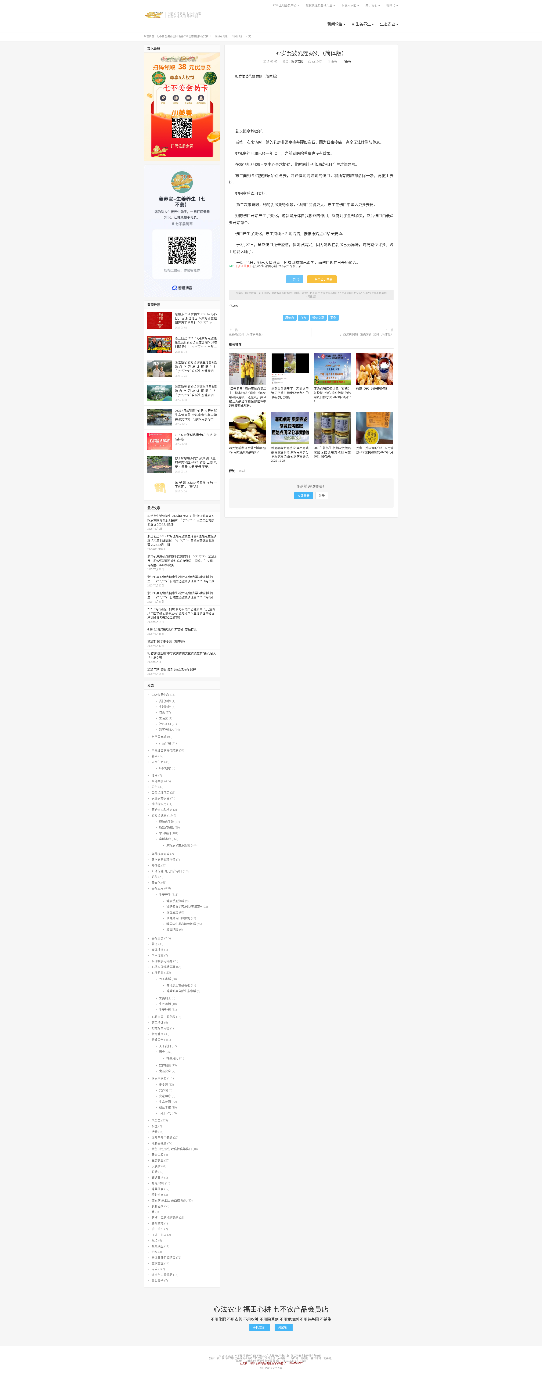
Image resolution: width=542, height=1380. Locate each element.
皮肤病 (156, 1166)
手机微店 (260, 1327)
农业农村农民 (160, 798)
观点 (155, 1240)
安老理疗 (165, 1096)
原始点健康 (221, 36)
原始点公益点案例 (178, 845)
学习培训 (165, 833)
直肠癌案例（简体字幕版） (246, 334)
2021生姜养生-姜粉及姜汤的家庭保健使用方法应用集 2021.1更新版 (332, 452)
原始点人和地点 (162, 809)
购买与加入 (166, 729)
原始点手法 (166, 821)
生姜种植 (165, 1009)
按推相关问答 (160, 1028)
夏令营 (163, 1084)
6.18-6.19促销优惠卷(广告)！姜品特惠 (172, 629)
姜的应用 (157, 888)
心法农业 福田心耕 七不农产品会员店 (276, 266)
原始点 (289, 317)
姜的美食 (157, 938)
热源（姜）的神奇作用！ (372, 388)
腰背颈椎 (157, 1223)
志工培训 (157, 1022)
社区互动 (165, 724)
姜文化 (156, 882)
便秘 (155, 775)
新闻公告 (335, 24)
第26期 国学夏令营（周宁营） (167, 641)
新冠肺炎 (157, 1034)
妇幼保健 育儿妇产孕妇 (167, 871)
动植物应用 (159, 804)
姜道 (155, 944)
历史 (162, 1051)
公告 (155, 786)
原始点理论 (166, 827)
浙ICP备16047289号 (271, 1368)
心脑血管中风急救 (163, 1016)
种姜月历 (172, 1058)
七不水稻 (165, 979)
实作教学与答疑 (162, 961)
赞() (346, 61)
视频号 (390, 5)
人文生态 (157, 761)
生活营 (163, 718)
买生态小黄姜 (321, 279)
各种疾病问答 (160, 854)
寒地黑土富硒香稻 (178, 985)
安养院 (163, 1090)
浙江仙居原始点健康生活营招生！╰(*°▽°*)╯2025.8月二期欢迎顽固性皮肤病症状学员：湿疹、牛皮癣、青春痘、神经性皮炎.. (182, 561)
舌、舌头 (157, 1229)
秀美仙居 (157, 1189)
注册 (322, 495)
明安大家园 (349, 5)
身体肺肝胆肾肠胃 (163, 1257)
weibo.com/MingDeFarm (293, 1360)
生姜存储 (165, 1004)
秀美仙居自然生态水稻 (181, 991)
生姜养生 (165, 894)
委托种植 (165, 701)
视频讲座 (157, 1246)
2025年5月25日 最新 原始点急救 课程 (171, 669)
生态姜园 (165, 1101)
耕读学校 (165, 1107)
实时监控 (165, 706)
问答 (155, 1269)
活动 (155, 1131)
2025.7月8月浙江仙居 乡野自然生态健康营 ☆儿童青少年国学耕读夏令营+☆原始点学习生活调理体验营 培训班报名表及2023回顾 (181, 613)
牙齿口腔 (157, 1154)
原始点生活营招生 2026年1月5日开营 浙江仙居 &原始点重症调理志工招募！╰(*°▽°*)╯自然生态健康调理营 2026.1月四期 (180, 520)
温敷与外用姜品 (162, 1137)
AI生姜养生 (361, 24)
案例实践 (237, 36)
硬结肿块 (157, 1177)
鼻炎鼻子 (157, 1280)
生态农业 (387, 24)
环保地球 (165, 768)
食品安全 (165, 1071)
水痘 (155, 1126)
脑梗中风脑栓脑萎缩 (165, 1217)
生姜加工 (165, 998)
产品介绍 (165, 743)
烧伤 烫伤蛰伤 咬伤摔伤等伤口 (172, 1149)
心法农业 (157, 972)
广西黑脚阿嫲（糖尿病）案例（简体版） (367, 334)
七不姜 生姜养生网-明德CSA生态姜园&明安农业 (153, 15)
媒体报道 (157, 949)
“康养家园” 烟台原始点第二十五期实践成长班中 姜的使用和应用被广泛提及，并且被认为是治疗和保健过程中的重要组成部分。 (247, 397)
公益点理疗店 (160, 792)
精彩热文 (157, 1194)
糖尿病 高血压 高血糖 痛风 (169, 1200)
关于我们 (371, 5)
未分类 (156, 1120)
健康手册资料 (175, 901)
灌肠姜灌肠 (159, 1143)
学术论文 (157, 955)
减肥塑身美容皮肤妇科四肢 (184, 906)
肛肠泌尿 (157, 1206)
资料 (155, 1252)
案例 (333, 317)
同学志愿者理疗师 (163, 859)
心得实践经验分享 (163, 966)
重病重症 (157, 1263)
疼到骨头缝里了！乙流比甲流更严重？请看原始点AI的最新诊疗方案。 (289, 393)
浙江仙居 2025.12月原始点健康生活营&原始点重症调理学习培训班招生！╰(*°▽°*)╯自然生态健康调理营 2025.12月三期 (182, 540)
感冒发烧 (172, 912)
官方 (303, 317)
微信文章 (318, 317)
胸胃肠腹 (172, 929)
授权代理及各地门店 (319, 5)
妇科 (155, 876)
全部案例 (157, 781)
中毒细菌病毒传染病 (165, 750)
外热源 (156, 865)
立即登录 (304, 495)
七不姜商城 (159, 736)
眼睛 (155, 1172)
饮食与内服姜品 (162, 1274)
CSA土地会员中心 (285, 5)
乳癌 (155, 756)
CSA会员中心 (160, 694)
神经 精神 (158, 1183)
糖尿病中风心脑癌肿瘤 (181, 924)
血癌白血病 (159, 1234)
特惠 (162, 712)
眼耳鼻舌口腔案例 (178, 918)
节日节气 (165, 1113)
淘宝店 (283, 1327)
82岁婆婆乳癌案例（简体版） (311, 53)
